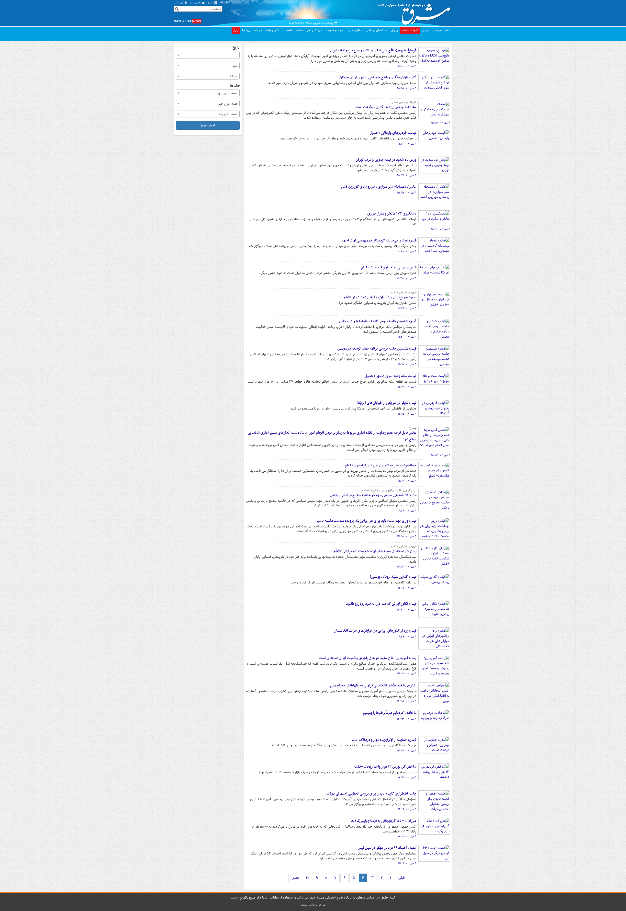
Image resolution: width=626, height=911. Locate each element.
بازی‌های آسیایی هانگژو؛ (403, 546)
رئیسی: (412, 428)
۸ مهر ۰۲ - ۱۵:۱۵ (407, 414)
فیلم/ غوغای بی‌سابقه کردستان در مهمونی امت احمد (378, 240)
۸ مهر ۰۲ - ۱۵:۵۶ (440, 123)
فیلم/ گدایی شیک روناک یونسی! (393, 577)
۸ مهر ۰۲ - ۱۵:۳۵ (406, 278)
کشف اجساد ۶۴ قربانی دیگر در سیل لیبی (387, 848)
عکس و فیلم (273, 30)
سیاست (437, 30)
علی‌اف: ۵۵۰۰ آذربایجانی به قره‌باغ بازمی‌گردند (383, 821)
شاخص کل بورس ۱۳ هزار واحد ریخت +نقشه (385, 766)
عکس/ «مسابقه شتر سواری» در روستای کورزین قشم (378, 186)
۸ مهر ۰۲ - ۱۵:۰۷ (440, 455)
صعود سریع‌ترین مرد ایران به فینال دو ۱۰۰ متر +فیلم (380, 297)
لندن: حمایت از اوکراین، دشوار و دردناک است (383, 740)
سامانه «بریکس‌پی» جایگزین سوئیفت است (385, 107)
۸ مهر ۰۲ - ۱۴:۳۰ (406, 610)
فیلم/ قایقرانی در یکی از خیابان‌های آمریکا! (386, 403)
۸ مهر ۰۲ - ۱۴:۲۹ (406, 637)
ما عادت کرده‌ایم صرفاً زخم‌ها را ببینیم (389, 713)
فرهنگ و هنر (314, 30)
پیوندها (246, 30)
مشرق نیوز (415, 12)
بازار (236, 30)
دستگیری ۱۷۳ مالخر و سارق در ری (391, 213)
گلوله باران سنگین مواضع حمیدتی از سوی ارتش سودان (377, 77)
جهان (425, 30)
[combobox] (208, 55)
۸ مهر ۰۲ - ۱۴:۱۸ (407, 836)
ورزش (394, 30)
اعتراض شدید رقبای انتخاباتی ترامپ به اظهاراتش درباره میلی (372, 685)
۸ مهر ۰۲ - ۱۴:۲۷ (406, 674)
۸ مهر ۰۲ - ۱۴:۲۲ (406, 751)
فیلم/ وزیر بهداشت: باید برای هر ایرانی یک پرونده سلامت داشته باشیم (365, 521)
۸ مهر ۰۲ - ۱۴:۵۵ (406, 536)
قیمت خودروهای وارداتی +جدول (392, 133)
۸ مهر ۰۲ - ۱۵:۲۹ (406, 308)
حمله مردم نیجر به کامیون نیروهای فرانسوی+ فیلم (380, 465)
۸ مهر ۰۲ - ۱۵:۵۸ (406, 88)
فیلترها (235, 85)
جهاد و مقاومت (334, 30)
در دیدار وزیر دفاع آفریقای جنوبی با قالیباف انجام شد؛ (387, 490)
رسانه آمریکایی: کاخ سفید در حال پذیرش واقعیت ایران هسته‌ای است (367, 658)
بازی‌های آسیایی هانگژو (403, 292)
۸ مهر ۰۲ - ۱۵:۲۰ (406, 337)
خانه (447, 30)
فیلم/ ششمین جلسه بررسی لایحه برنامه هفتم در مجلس (377, 321)
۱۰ (307, 877)
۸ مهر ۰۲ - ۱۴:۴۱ (407, 588)
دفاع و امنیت (354, 30)
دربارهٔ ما (179, 3)
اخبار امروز (208, 125)
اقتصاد (288, 30)
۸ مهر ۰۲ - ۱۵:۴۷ (406, 175)
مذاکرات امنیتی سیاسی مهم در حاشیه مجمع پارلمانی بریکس (373, 495)
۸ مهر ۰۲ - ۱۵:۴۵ (406, 193)
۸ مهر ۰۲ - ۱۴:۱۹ (407, 809)
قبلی (401, 877)
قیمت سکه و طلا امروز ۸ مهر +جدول (390, 376)
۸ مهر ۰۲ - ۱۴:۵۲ (406, 567)
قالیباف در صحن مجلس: (403, 102)
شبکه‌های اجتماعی (376, 30)
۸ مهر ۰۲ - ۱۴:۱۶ (407, 863)
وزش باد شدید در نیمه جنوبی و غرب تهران (386, 160)
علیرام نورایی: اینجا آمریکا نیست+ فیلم (388, 267)
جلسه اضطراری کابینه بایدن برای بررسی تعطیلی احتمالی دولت (371, 793)
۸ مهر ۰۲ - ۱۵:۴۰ (440, 229)
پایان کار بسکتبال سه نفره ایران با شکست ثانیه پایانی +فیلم (375, 551)
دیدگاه (258, 30)
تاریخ (236, 47)
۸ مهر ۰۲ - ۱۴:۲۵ (406, 701)
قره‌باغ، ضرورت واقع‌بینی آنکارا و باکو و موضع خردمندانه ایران (373, 50)
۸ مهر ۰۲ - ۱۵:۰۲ (406, 481)
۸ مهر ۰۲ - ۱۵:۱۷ (407, 387)
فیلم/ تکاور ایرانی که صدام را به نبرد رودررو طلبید (381, 604)
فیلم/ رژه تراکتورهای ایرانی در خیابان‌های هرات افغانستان (375, 630)
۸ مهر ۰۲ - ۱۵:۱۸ (407, 364)
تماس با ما (195, 3)
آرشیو (211, 3)
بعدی (295, 877)
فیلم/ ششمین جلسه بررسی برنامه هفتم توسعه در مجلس (376, 348)
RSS (222, 3)
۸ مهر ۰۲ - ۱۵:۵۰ (406, 144)
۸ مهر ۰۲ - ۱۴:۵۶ (406, 511)
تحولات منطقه (410, 30)
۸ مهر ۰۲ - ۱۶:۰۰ (407, 66)
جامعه (299, 30)
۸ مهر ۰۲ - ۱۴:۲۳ (406, 719)
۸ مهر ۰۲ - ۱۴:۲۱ (407, 777)
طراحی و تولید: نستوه (313, 904)
